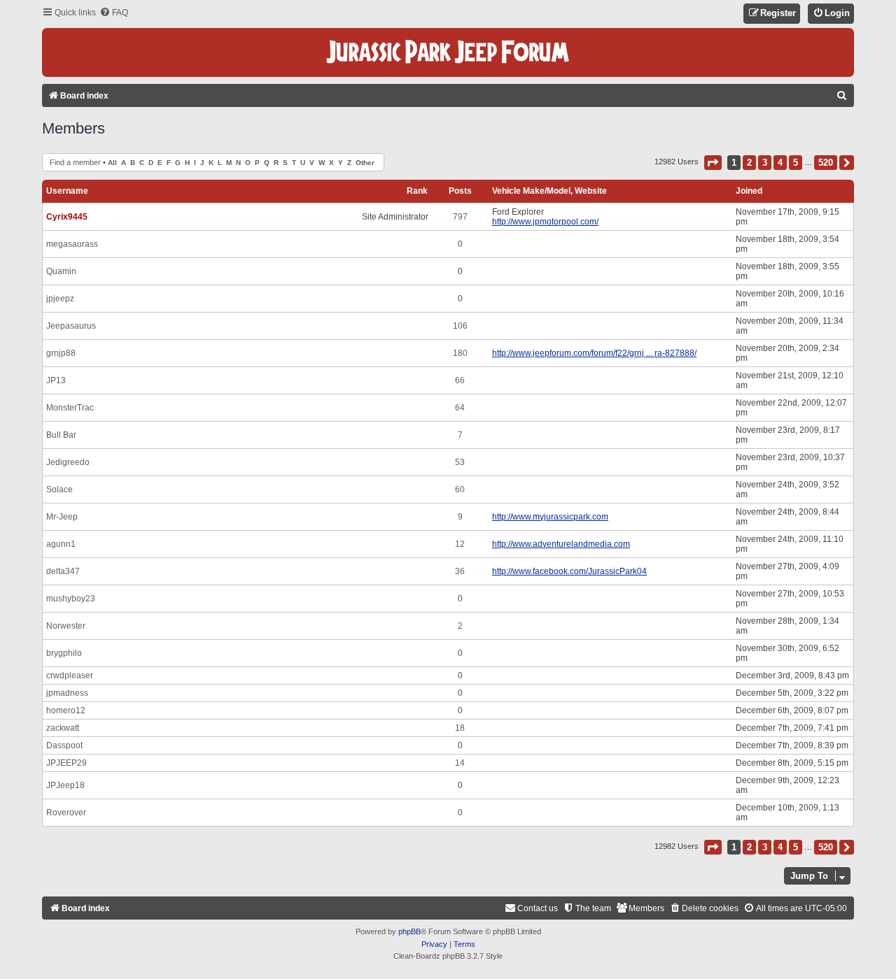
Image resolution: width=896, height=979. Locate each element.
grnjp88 (61, 353)
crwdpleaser (69, 675)
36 (460, 571)
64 (460, 408)
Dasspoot (64, 745)
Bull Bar (61, 435)
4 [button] (780, 162)
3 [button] (764, 162)
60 (460, 489)
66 (460, 380)
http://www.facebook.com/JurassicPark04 (569, 571)
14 (460, 763)
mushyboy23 (70, 598)
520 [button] (825, 162)
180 (460, 353)
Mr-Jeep (62, 517)
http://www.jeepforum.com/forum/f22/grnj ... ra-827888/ (594, 353)
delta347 (63, 571)
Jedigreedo (68, 462)
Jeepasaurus (71, 326)
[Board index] (448, 52)
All (112, 162)
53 (460, 462)
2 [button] (749, 162)
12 (460, 544)
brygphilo (64, 653)
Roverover (66, 812)
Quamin (61, 271)
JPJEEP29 (66, 763)
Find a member (75, 162)
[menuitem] (113, 12)
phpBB (409, 931)
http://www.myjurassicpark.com (550, 517)
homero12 (65, 710)
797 (460, 217)
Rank (417, 191)
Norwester (65, 626)
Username (67, 191)
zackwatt (62, 728)
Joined (749, 191)
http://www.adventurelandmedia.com (561, 544)
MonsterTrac (70, 408)
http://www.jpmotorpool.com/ (545, 222)
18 (460, 728)
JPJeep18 (65, 785)
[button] (713, 162)
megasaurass (72, 244)
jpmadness (67, 693)
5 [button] (795, 162)
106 (460, 326)
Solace (59, 489)
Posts (460, 191)
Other (365, 162)
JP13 (56, 380)
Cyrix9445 (67, 217)
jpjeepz (60, 298)
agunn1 (61, 544)
